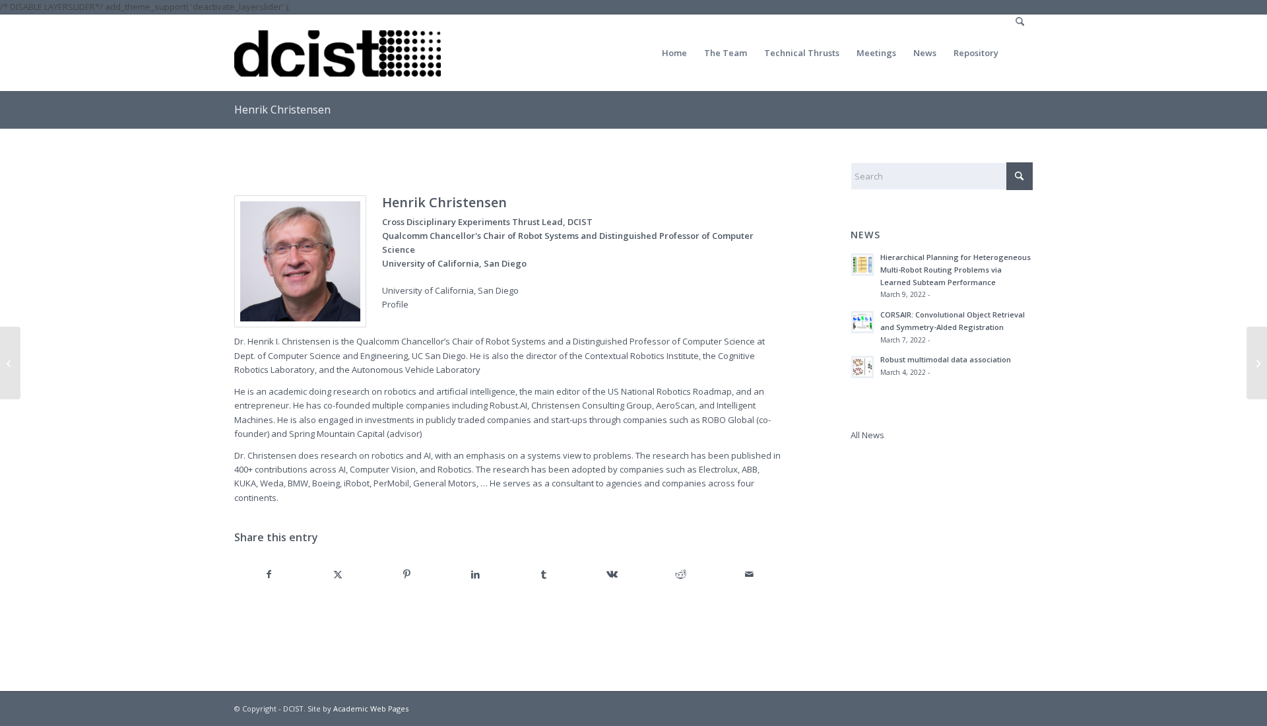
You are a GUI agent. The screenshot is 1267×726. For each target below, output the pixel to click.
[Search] (1020, 53)
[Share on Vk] (613, 574)
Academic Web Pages (370, 708)
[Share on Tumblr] (544, 574)
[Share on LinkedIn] (475, 574)
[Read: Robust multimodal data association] (862, 367)
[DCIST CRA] (337, 53)
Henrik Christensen (282, 109)
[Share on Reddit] (681, 574)
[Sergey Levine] (1257, 363)
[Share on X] (338, 574)
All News (867, 435)
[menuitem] (674, 53)
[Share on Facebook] (269, 574)
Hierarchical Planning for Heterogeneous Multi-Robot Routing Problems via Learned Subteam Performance (955, 269)
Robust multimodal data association (945, 359)
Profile (395, 304)
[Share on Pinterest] (407, 574)
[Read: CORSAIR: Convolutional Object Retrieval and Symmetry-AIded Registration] (862, 322)
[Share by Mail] (749, 574)
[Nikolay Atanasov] (10, 363)
